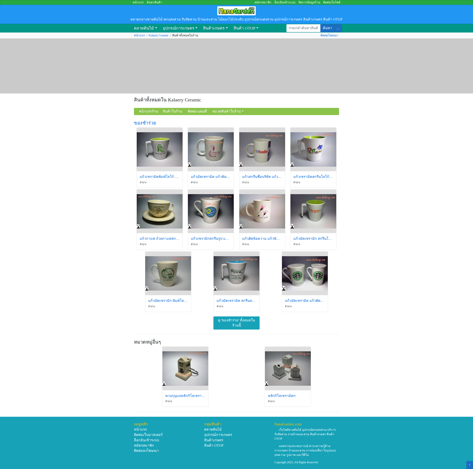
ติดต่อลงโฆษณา (146, 451)
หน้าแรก (138, 2)
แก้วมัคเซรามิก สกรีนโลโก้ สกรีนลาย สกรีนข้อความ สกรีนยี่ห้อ (313, 239)
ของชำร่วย (145, 123)
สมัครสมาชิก (262, 2)
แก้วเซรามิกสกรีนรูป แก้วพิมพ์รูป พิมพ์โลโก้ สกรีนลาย (211, 239)
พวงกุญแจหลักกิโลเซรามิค (185, 396)
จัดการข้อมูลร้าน (309, 2)
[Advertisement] (236, 66)
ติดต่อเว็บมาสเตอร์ (148, 435)
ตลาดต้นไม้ (144, 28)
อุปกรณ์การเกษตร (178, 28)
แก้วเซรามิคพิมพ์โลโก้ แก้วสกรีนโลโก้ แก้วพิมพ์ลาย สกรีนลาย (160, 177)
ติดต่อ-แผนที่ (197, 111)
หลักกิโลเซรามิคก (282, 396)
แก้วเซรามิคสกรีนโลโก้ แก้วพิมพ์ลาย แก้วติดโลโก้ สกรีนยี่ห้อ (313, 177)
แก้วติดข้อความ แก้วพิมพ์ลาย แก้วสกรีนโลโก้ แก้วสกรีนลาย (262, 239)
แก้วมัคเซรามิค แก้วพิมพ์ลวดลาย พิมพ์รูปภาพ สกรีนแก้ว (211, 177)
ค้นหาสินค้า (154, 2)
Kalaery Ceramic (159, 35)
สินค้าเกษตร (214, 28)
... (338, 28)
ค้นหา (327, 28)
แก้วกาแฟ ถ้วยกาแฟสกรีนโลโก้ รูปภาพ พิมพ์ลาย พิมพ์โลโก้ (160, 239)
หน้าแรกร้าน (148, 111)
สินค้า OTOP (244, 28)
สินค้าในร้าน (172, 111)
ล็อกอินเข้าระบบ (284, 2)
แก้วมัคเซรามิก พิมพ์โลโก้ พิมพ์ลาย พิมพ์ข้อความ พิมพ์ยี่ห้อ (168, 301)
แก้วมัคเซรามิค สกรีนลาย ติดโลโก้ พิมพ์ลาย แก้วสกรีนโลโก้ (236, 301)
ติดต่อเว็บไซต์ (331, 2)
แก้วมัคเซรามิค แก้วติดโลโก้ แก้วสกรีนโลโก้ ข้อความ (305, 301)
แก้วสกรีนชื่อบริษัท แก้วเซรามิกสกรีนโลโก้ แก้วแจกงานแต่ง (262, 177)
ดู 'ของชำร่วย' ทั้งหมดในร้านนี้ (236, 323)
